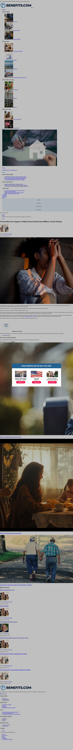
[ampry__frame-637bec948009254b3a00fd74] (36, 375)
